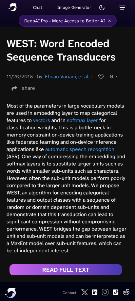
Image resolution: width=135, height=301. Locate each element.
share (28, 88)
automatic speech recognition (79, 149)
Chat (37, 7)
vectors (41, 120)
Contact (69, 292)
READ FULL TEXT (65, 270)
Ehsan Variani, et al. (67, 76)
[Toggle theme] (102, 7)
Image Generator (74, 7)
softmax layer (82, 120)
